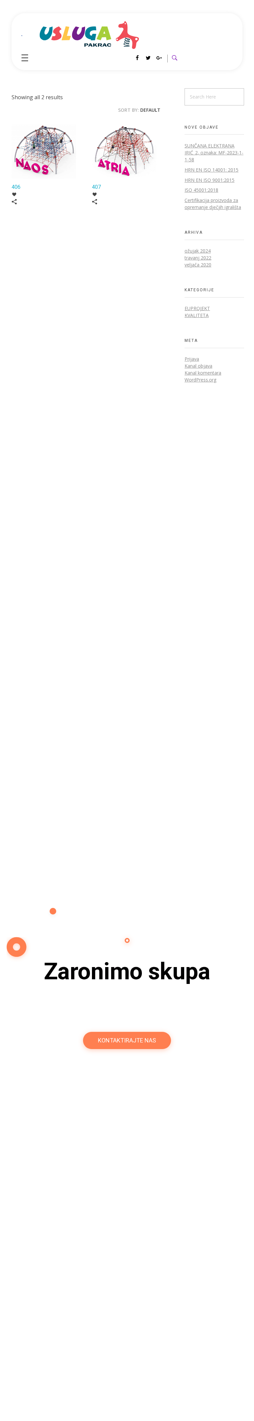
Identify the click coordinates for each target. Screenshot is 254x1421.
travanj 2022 (198, 258)
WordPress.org (200, 380)
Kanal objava (198, 366)
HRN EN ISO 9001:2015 (209, 180)
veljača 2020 (198, 265)
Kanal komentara (203, 373)
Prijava (192, 359)
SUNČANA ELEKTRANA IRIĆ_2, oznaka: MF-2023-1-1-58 (214, 152)
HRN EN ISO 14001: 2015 (211, 170)
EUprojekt (197, 308)
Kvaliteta (197, 315)
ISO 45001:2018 (201, 190)
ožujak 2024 (198, 251)
